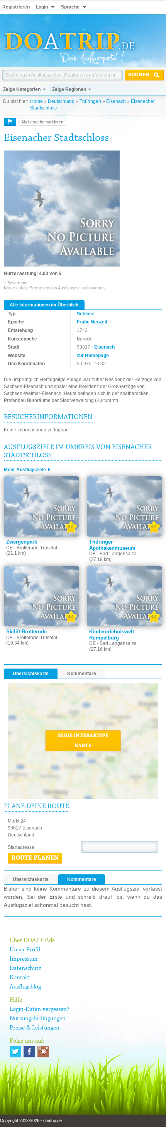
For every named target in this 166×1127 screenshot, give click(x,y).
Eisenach (116, 101)
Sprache (70, 7)
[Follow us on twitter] (15, 1051)
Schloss (86, 313)
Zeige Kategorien (22, 89)
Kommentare (81, 673)
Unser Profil (25, 950)
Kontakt (20, 978)
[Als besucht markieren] (10, 122)
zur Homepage (93, 355)
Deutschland (61, 101)
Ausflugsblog (25, 987)
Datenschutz (25, 968)
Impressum (23, 959)
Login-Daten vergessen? (39, 1009)
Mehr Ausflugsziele (25, 469)
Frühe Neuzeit (92, 322)
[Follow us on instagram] (43, 1051)
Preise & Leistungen (34, 1028)
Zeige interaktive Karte (83, 741)
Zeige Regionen (69, 89)
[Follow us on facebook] (29, 1051)
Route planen (35, 858)
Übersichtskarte (31, 673)
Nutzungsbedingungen (38, 1019)
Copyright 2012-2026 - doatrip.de (31, 1120)
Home (36, 101)
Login (42, 7)
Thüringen (90, 101)
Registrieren (16, 7)
